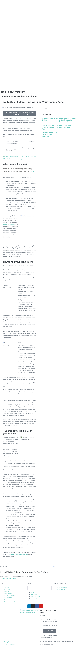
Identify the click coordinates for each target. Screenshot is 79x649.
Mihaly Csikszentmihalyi (9, 224)
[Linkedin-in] (29, 606)
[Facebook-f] (37, 606)
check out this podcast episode (18, 554)
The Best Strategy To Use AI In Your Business (49, 134)
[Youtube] (41, 606)
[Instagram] (33, 606)
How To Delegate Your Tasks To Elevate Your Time (50, 127)
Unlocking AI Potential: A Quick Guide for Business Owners (67, 120)
